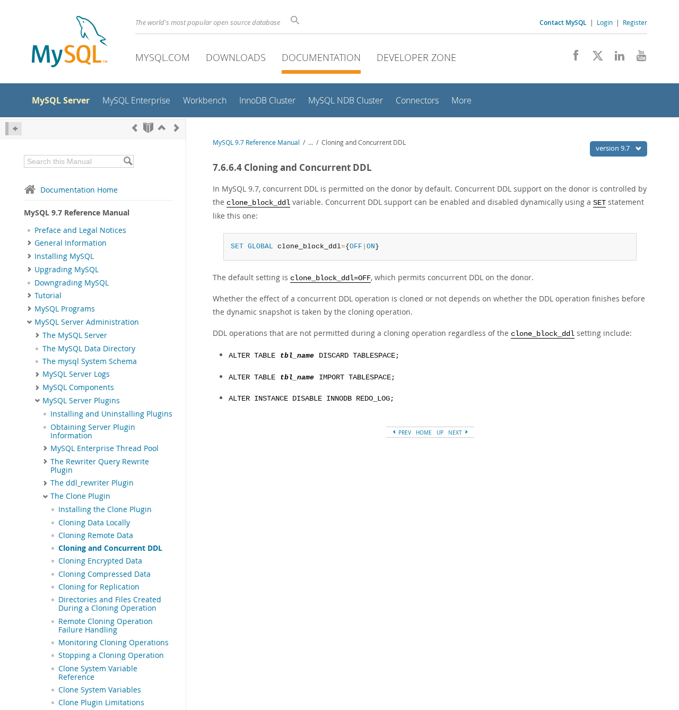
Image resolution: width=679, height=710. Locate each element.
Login (605, 22)
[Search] (127, 161)
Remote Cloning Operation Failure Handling (105, 626)
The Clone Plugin (80, 496)
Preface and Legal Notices (80, 230)
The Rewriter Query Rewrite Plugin (99, 466)
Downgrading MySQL (71, 283)
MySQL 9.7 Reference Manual (256, 142)
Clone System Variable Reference (97, 673)
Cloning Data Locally (94, 522)
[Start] (148, 127)
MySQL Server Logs (76, 374)
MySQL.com (162, 57)
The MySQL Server (74, 335)
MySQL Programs (64, 309)
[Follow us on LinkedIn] (615, 58)
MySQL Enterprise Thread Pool (104, 448)
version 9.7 (613, 148)
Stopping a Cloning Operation (111, 655)
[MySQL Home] (69, 42)
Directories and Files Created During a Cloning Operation (109, 604)
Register (635, 22)
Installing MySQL (64, 256)
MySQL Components (78, 387)
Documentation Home (79, 190)
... (310, 142)
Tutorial (48, 295)
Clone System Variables (99, 690)
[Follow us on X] (594, 58)
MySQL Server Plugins (81, 400)
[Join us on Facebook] (572, 58)
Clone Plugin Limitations (101, 702)
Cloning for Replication (99, 587)
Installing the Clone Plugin (105, 509)
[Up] (161, 127)
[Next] (176, 127)
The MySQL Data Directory (88, 348)
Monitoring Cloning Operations (113, 642)
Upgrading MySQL (66, 269)
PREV (404, 432)
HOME (424, 432)
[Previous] (134, 127)
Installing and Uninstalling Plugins (111, 414)
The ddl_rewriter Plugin (92, 483)
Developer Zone (416, 57)
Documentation (321, 57)
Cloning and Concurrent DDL (110, 548)
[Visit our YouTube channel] (637, 58)
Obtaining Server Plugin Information (92, 431)
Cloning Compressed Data (104, 574)
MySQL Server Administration (86, 322)
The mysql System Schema (89, 361)
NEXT (456, 432)
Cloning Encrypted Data (100, 561)
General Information (70, 243)
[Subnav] (29, 243)
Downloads (236, 57)
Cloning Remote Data (95, 535)
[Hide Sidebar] (13, 128)
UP (440, 432)
